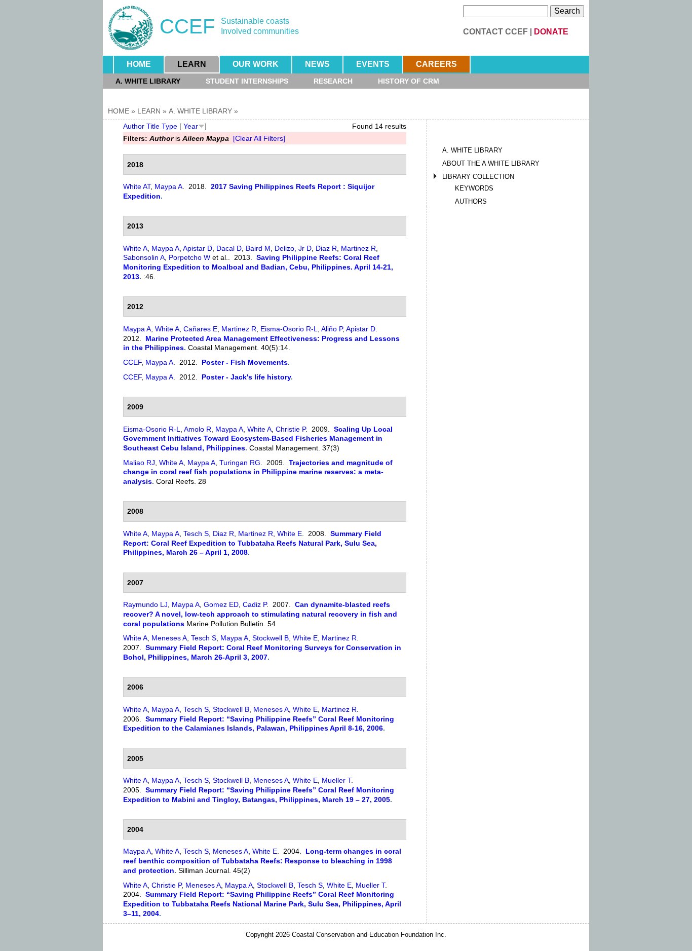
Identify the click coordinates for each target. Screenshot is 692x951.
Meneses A (169, 638)
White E (289, 533)
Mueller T (336, 780)
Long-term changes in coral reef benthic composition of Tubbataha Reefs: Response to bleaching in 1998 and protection (262, 860)
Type (169, 126)
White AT (136, 186)
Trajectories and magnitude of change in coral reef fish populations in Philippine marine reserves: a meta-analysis (258, 472)
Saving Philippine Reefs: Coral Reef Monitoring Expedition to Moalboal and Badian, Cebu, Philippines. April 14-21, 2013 (258, 266)
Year (190, 126)
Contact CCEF (495, 31)
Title (153, 126)
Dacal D (229, 248)
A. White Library (148, 81)
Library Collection (478, 176)
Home (139, 64)
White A (135, 248)
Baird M (258, 248)
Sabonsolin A (144, 257)
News (317, 64)
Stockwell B (270, 638)
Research (333, 81)
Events (373, 64)
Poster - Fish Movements (245, 362)
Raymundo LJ (145, 604)
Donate (551, 31)
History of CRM (408, 81)
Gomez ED (221, 604)
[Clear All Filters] (259, 138)
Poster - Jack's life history (246, 377)
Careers (436, 64)
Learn (191, 64)
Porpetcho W (189, 257)
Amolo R (197, 429)
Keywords (474, 188)
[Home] (130, 28)
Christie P (290, 429)
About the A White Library (491, 163)
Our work (256, 64)
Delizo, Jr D (293, 248)
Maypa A (168, 186)
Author (133, 126)
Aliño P (331, 329)
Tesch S (196, 533)
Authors (471, 201)
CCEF (132, 362)
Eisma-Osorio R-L (289, 329)
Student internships (247, 81)
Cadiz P (254, 604)
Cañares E (200, 329)
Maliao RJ (139, 463)
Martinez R (358, 248)
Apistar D (197, 248)
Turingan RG (239, 463)
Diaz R (326, 248)
